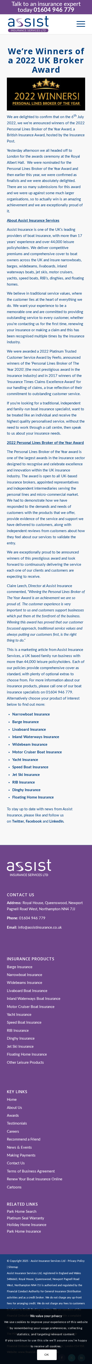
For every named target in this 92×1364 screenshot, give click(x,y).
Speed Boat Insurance (24, 1022)
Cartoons (14, 1187)
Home (12, 1100)
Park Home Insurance (24, 1231)
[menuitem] (78, 24)
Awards (13, 1115)
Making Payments (21, 1155)
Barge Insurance (19, 967)
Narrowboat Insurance (31, 714)
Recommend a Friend (23, 1139)
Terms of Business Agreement (31, 1171)
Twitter (18, 821)
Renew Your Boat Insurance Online (34, 1179)
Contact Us (16, 1163)
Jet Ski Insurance (20, 1046)
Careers (13, 1131)
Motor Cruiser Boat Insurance (30, 1007)
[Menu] (78, 24)
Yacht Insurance (19, 1015)
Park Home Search (21, 1211)
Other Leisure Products (25, 1062)
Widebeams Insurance (24, 983)
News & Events (19, 1147)
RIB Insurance (18, 1031)
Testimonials (17, 1123)
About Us (14, 1108)
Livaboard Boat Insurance (27, 991)
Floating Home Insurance (27, 1054)
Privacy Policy (76, 1261)
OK (46, 1354)
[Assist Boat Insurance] (38, 24)
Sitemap (13, 1267)
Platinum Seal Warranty (25, 1218)
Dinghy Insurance (21, 1038)
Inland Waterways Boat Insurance (33, 999)
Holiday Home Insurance (26, 1225)
